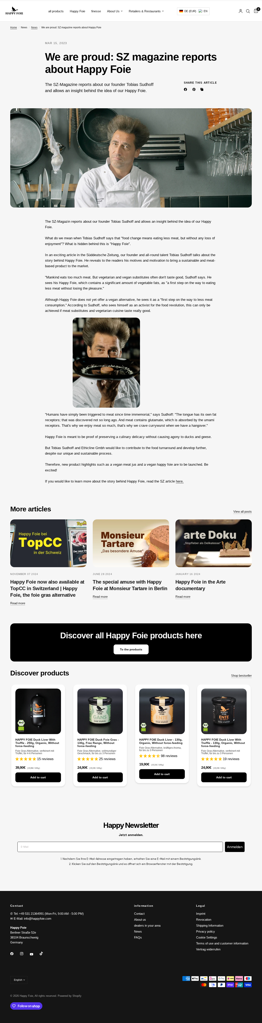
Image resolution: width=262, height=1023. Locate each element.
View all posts (242, 511)
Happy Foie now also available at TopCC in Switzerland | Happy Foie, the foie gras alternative (47, 588)
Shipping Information (209, 925)
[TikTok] (44, 953)
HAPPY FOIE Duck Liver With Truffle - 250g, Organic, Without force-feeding (37, 742)
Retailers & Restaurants (145, 11)
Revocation (203, 919)
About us (140, 919)
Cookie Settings (206, 937)
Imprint (200, 913)
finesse (96, 11)
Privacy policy (205, 931)
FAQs (138, 937)
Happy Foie (77, 11)
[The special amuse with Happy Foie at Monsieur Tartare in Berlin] (131, 543)
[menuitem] (56, 11)
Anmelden (235, 847)
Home (13, 27)
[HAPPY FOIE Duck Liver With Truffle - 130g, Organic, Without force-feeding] (224, 711)
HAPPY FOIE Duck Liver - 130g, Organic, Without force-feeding (161, 741)
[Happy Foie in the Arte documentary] (213, 543)
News (34, 27)
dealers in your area (147, 925)
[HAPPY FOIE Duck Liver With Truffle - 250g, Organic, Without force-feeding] (38, 711)
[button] (193, 11)
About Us (113, 11)
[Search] (248, 11)
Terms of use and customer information (222, 943)
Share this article (200, 82)
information (143, 905)
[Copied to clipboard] (202, 89)
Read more (17, 603)
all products (56, 11)
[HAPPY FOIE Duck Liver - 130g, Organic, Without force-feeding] (162, 711)
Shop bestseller (241, 675)
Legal (200, 905)
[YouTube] (34, 954)
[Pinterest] (194, 89)
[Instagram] (24, 953)
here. (180, 481)
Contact (139, 913)
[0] (255, 11)
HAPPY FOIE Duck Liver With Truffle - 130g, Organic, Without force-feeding (223, 742)
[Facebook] (186, 89)
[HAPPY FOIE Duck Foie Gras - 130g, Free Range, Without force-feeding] (100, 711)
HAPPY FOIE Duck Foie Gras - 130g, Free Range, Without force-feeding (98, 742)
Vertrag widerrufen (208, 949)
